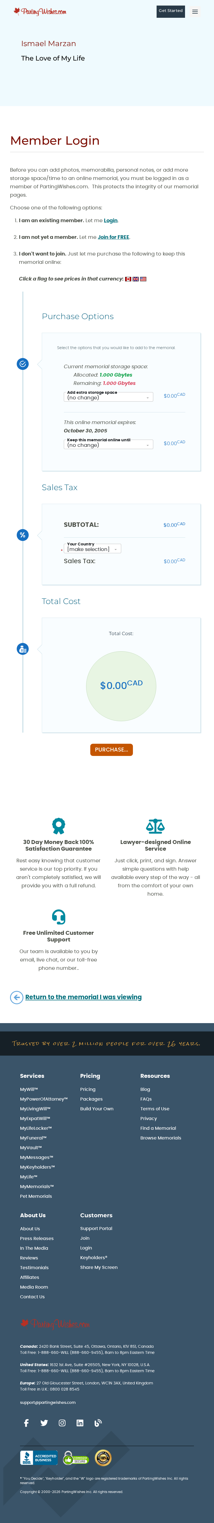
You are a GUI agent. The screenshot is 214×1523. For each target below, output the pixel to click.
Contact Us (32, 1297)
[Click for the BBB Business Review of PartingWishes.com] (39, 1458)
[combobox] (108, 397)
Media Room (34, 1287)
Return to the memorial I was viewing (83, 997)
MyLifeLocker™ (36, 1128)
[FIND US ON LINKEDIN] (80, 1423)
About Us (33, 1215)
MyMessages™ (36, 1157)
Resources (155, 1076)
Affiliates (29, 1277)
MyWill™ (29, 1089)
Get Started (171, 10)
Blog (145, 1089)
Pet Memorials (36, 1196)
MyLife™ (28, 1177)
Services (32, 1076)
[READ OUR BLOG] (98, 1423)
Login (111, 220)
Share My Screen (99, 1267)
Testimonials (34, 1268)
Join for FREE (113, 237)
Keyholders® (93, 1258)
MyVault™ (31, 1148)
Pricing (90, 1076)
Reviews (29, 1258)
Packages (91, 1099)
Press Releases (37, 1238)
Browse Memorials (160, 1138)
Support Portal (96, 1228)
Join (84, 1238)
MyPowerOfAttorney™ (44, 1099)
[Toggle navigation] (195, 11)
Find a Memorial (158, 1128)
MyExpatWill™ (35, 1118)
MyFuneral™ (33, 1138)
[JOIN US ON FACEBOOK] (26, 1423)
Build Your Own (96, 1109)
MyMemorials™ (37, 1186)
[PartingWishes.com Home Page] (40, 11)
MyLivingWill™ (35, 1109)
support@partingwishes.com (48, 1403)
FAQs (146, 1099)
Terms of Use (154, 1109)
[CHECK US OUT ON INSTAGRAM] (62, 1423)
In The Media (34, 1248)
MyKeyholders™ (37, 1167)
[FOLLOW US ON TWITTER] (44, 1423)
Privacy (148, 1118)
